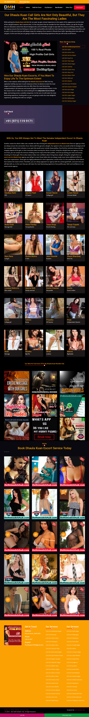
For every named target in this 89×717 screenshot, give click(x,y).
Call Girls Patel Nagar (73, 631)
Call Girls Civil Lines (51, 697)
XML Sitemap (16, 710)
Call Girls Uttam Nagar (68, 64)
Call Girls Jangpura (72, 662)
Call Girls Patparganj (73, 634)
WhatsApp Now (24, 2)
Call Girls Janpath (72, 666)
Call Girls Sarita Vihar (68, 52)
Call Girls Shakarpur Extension (75, 700)
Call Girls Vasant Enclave (53, 693)
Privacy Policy (25, 710)
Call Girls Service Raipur (69, 55)
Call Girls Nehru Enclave (53, 673)
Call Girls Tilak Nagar (68, 61)
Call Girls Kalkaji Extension (74, 680)
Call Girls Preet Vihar (73, 641)
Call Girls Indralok (72, 686)
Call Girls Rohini (71, 648)
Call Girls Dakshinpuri (52, 700)
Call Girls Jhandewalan (73, 673)
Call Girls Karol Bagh (68, 89)
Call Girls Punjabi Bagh (73, 645)
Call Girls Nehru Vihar (52, 676)
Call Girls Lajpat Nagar (68, 95)
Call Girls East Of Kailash (69, 84)
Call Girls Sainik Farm (52, 683)
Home (21, 7)
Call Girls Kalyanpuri (73, 683)
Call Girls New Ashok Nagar (54, 652)
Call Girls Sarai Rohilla (52, 686)
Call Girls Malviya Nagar (69, 101)
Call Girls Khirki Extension (74, 697)
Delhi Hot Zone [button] (36, 7)
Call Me (22, 715)
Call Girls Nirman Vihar (52, 680)
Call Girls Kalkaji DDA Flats (74, 693)
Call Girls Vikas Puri (67, 72)
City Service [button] (48, 7)
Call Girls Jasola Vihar (73, 669)
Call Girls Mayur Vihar (68, 75)
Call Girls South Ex (67, 58)
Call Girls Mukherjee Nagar (54, 631)
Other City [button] (69, 7)
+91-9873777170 (9, 2)
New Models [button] (58, 7)
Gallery (28, 7)
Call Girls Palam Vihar (52, 645)
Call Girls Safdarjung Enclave (71, 46)
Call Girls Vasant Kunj (68, 69)
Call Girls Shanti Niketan (53, 690)
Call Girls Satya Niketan (73, 655)
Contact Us (7, 710)
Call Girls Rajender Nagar (53, 662)
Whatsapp (79, 7)
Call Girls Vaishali (67, 66)
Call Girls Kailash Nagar (73, 676)
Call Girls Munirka (51, 634)
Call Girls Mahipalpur (68, 98)
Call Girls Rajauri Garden (53, 659)
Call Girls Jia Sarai (72, 690)
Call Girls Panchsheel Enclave (54, 655)
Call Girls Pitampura (72, 638)
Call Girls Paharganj (51, 641)
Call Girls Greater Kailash (69, 87)
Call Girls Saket (66, 49)
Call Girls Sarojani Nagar (74, 652)
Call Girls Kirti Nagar (68, 92)
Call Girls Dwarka (67, 81)
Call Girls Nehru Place (52, 638)
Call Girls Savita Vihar (73, 659)
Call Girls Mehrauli (67, 78)
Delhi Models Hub (79, 710)
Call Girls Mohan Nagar (52, 669)
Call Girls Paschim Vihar (53, 648)
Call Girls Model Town (52, 666)
